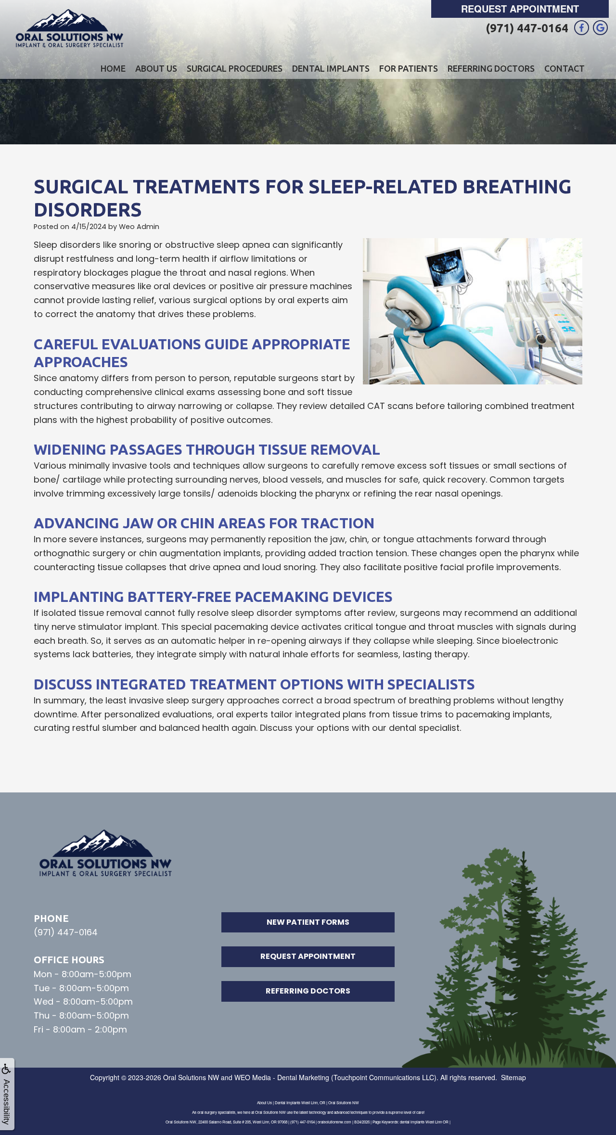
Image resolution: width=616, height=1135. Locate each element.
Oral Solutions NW (191, 1077)
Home (113, 68)
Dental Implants (331, 68)
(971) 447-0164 (527, 28)
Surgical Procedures (234, 68)
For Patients (408, 68)
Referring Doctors (491, 68)
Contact (564, 68)
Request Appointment (520, 8)
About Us (156, 68)
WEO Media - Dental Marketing (281, 1077)
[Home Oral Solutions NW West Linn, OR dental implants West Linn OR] (69, 29)
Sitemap (513, 1077)
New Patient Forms (308, 922)
